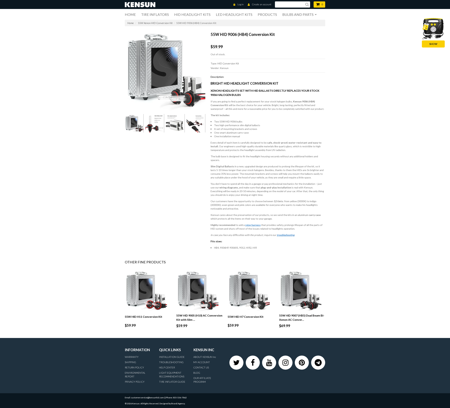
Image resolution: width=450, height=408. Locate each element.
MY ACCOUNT (201, 362)
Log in (240, 4)
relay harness (253, 224)
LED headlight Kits (234, 14)
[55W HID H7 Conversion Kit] (251, 290)
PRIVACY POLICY (134, 381)
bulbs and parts (298, 14)
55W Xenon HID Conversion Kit (155, 22)
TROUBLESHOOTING (171, 362)
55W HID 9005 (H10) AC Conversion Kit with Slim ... (199, 317)
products (267, 14)
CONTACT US (201, 367)
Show (433, 43)
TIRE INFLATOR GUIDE (172, 381)
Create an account (261, 4)
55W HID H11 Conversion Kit (143, 316)
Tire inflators (155, 14)
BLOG (196, 372)
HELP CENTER (167, 367)
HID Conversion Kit (228, 63)
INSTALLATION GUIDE (172, 356)
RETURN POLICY (134, 367)
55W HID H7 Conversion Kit (245, 316)
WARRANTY (132, 356)
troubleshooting (285, 234)
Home (130, 14)
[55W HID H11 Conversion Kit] (148, 290)
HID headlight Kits (192, 14)
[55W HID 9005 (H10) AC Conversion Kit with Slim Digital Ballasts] (199, 290)
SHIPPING (130, 362)
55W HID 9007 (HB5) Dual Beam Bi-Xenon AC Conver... (301, 317)
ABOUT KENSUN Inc (204, 356)
